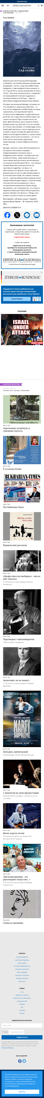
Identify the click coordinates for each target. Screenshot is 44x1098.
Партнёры (22, 1010)
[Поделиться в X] (17, 215)
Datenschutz (15, 1086)
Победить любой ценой (15, 751)
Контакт (22, 1013)
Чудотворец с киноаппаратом (18, 639)
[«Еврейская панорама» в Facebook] (20, 1061)
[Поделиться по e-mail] (37, 215)
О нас (22, 992)
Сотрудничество (22, 1001)
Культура (17, 390)
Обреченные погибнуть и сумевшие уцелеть (16, 429)
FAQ (22, 1007)
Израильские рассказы (15, 545)
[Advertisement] (22, 361)
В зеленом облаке (12, 469)
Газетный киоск (22, 1)
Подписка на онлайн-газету (22, 998)
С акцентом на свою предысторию (21, 792)
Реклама (22, 1004)
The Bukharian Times (13, 507)
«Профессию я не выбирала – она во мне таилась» (21, 577)
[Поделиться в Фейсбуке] (7, 215)
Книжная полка (23, 11)
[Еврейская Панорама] (22, 5)
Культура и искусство (10, 11)
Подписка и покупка (22, 995)
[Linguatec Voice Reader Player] (13, 5)
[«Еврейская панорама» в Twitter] (24, 1061)
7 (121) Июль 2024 (8, 13)
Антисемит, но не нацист (16, 680)
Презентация (25, 390)
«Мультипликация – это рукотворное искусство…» (16, 878)
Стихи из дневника (13, 923)
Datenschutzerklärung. (8, 1047)
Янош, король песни (13, 833)
